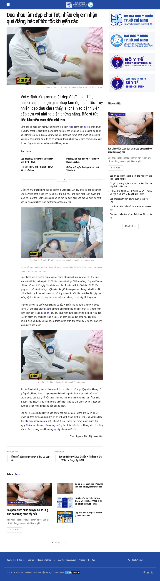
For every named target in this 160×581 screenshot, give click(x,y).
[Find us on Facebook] (144, 573)
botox (87, 126)
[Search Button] (151, 4)
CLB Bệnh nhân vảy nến (67, 560)
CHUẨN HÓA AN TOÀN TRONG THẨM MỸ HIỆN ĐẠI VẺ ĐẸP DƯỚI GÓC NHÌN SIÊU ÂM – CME (88, 501)
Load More (55, 543)
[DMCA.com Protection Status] (73, 572)
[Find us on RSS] (152, 573)
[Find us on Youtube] (148, 573)
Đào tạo (31, 560)
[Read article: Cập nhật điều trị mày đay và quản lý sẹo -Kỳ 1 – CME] (65, 517)
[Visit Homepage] (80, 5)
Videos (82, 560)
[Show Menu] (8, 4)
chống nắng (49, 425)
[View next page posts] (64, 179)
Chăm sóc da (32, 425)
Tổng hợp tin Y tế (16, 502)
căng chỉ (45, 312)
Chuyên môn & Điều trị (16, 560)
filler (71, 126)
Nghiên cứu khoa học (46, 560)
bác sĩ (76, 260)
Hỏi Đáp (91, 560)
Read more (16, 529)
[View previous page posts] (59, 179)
